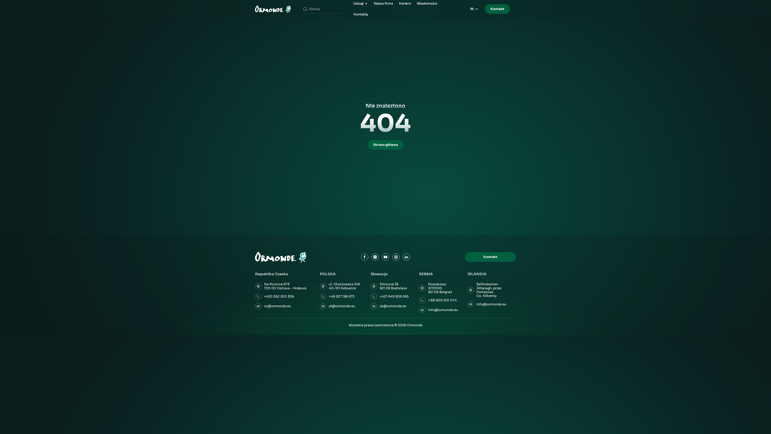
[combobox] (322, 9)
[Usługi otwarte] (366, 3)
